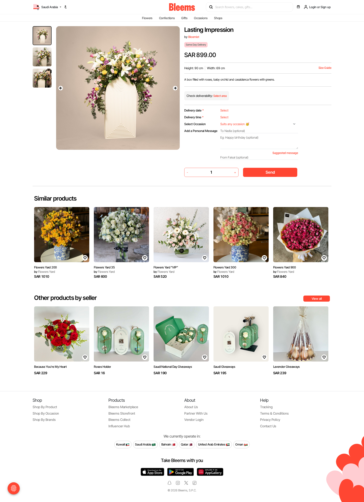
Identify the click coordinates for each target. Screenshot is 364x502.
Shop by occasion (46, 413)
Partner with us (195, 413)
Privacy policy (270, 420)
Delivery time (194, 117)
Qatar (185, 444)
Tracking (266, 407)
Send (270, 172)
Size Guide (324, 68)
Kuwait (121, 444)
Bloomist (193, 37)
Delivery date (194, 110)
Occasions (201, 18)
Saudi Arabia (143, 444)
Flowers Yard (44, 271)
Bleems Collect (119, 420)
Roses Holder (102, 367)
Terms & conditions (274, 413)
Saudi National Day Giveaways (173, 367)
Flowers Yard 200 (45, 267)
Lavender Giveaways (286, 367)
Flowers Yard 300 (224, 267)
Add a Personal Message (200, 131)
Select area (220, 96)
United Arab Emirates (212, 444)
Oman (239, 444)
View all (317, 298)
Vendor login (194, 420)
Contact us (268, 426)
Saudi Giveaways (224, 367)
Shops (218, 18)
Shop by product (45, 407)
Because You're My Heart (50, 367)
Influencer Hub (119, 426)
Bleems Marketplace (123, 407)
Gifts (184, 18)
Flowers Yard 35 (104, 267)
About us (191, 407)
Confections (167, 18)
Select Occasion (195, 124)
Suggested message (285, 153)
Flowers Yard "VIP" (166, 267)
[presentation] (60, 87)
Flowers (147, 18)
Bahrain (166, 444)
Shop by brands (44, 420)
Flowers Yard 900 (284, 267)
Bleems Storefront (121, 413)
